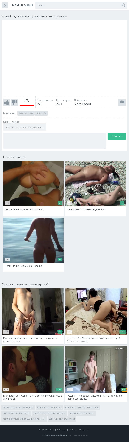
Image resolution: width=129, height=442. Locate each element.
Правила (61, 430)
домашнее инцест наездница (82, 407)
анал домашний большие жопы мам (24, 419)
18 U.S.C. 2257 (83, 430)
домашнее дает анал (49, 407)
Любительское (26, 113)
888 (21, 5)
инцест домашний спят (16, 413)
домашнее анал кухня (62, 419)
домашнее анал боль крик (18, 407)
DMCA (71, 430)
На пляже (41, 113)
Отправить (117, 136)
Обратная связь (46, 430)
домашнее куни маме (81, 413)
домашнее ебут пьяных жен (49, 413)
